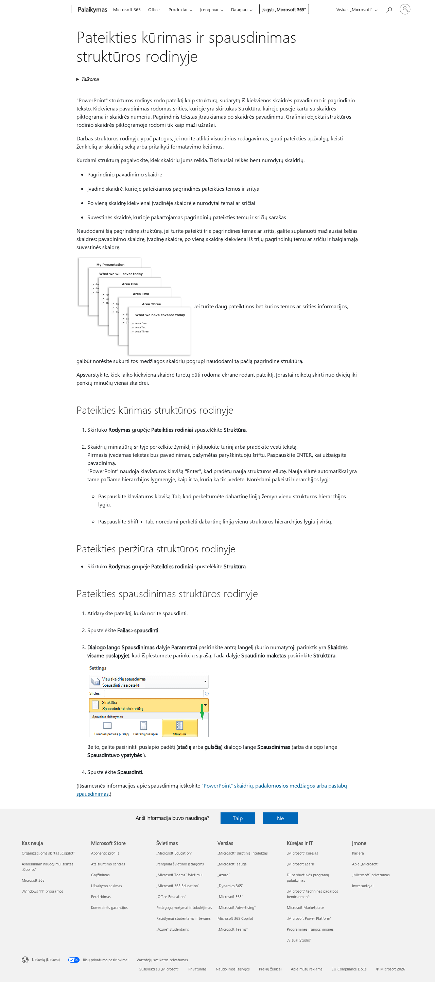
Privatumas (197, 968)
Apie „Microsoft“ (365, 863)
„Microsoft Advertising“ (237, 907)
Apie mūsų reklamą (307, 968)
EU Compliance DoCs (349, 968)
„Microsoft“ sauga (232, 863)
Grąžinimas (100, 874)
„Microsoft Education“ (174, 853)
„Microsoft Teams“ (233, 929)
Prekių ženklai (270, 968)
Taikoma (90, 79)
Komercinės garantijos (109, 907)
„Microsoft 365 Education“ (177, 885)
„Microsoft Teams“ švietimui (179, 874)
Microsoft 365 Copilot (235, 918)
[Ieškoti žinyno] (389, 8)
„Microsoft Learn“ (301, 863)
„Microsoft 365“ (230, 896)
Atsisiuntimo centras (108, 863)
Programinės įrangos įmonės (310, 929)
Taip (238, 818)
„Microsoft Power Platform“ (309, 918)
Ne (280, 818)
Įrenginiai (209, 9)
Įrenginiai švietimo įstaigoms (180, 863)
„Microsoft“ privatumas (371, 874)
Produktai (178, 9)
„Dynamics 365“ (230, 885)
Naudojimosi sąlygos (233, 968)
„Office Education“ (171, 896)
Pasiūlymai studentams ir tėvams (183, 918)
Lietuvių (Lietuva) (46, 959)
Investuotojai (362, 885)
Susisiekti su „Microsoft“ (159, 968)
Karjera (358, 853)
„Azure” (224, 874)
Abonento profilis (105, 853)
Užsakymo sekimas (106, 885)
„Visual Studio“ (299, 940)
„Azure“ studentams (172, 929)
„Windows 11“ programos (42, 891)
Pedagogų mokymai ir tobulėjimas (184, 907)
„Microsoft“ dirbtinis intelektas (243, 853)
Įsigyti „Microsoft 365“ (284, 9)
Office (154, 9)
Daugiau (239, 9)
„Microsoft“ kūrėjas (302, 853)
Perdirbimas (101, 896)
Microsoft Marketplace (305, 907)
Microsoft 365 (127, 9)
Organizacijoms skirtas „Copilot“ (48, 853)
